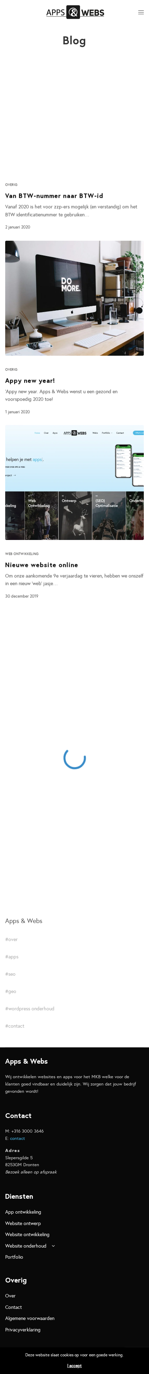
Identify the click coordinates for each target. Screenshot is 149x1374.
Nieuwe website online (41, 565)
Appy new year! (30, 380)
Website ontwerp (23, 1223)
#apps (11, 957)
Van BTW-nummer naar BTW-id (54, 196)
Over (10, 1296)
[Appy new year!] (74, 298)
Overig (11, 185)
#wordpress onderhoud (29, 1009)
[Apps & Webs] (75, 12)
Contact (13, 1307)
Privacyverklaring (23, 1330)
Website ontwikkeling (27, 1235)
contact (17, 1138)
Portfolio (14, 1257)
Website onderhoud (25, 1246)
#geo (10, 991)
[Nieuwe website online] (74, 482)
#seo (10, 974)
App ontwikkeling (23, 1212)
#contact (14, 1026)
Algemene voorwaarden (29, 1318)
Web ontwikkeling (21, 554)
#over (11, 939)
